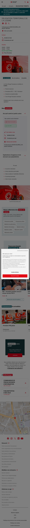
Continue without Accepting (22, 250)
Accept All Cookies (15, 275)
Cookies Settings (15, 272)
